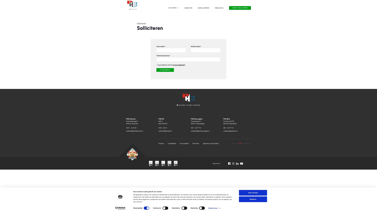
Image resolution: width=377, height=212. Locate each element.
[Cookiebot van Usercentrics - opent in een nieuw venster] (120, 208)
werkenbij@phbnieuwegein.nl (200, 131)
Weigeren (253, 199)
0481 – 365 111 (162, 128)
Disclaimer (195, 143)
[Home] (132, 5)
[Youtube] (241, 163)
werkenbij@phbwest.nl (230, 131)
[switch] (165, 208)
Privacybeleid (184, 143)
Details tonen (213, 208)
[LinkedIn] (237, 163)
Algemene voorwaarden (211, 143)
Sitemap (161, 143)
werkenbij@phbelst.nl (165, 131)
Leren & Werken (203, 8)
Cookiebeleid (172, 143)
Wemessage (247, 143)
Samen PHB (188, 8)
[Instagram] (233, 163)
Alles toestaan (253, 193)
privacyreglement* (179, 65)
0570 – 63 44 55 (131, 128)
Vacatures (172, 8)
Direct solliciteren (240, 8)
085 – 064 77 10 (228, 128)
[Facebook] (229, 163)
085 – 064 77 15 (196, 128)
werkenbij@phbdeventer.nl (134, 131)
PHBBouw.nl (219, 8)
